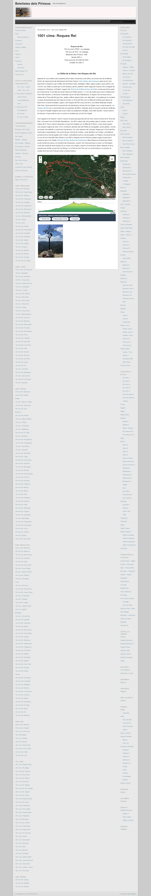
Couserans (126, 713)
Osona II (125, 319)
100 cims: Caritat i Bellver (23, 572)
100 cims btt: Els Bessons (23, 270)
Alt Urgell (123, 64)
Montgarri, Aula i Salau (22, 129)
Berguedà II (126, 197)
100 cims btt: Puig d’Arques (24, 474)
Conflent (125, 773)
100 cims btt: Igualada (22, 619)
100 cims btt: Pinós (21, 335)
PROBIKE (123, 829)
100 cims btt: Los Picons (23, 345)
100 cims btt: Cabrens (22, 886)
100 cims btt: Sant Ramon (23, 630)
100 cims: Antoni (20, 219)
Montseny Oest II (128, 288)
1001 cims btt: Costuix (22, 823)
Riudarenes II (127, 471)
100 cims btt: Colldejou (22, 202)
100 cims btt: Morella (22, 654)
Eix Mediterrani (22, 110)
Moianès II (123, 278)
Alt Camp (123, 30)
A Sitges (125, 181)
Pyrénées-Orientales (127, 746)
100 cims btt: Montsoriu (22, 392)
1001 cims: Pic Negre (22, 768)
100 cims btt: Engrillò (22, 243)
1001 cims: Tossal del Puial (24, 860)
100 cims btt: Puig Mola (22, 657)
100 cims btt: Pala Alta (22, 328)
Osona (122, 312)
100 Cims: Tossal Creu (22, 280)
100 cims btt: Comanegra (23, 525)
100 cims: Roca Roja (22, 297)
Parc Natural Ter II (128, 435)
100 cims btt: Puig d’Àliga (23, 633)
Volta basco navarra (126, 673)
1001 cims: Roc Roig (22, 870)
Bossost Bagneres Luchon (23, 133)
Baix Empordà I (128, 137)
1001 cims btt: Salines (22, 778)
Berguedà (123, 191)
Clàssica (18, 54)
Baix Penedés (124, 157)
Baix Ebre (123, 130)
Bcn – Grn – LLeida (23, 87)
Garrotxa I (126, 241)
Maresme (123, 262)
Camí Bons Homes (21, 160)
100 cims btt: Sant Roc (22, 463)
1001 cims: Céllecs (21, 738)
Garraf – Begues (125, 231)
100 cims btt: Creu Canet (23, 565)
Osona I (125, 315)
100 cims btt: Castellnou (23, 702)
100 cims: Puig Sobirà (22, 287)
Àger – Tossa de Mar (127, 568)
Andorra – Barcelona (127, 564)
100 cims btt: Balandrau (22, 508)
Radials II (126, 813)
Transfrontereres (20, 126)
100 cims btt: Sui (20, 712)
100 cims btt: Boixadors (22, 640)
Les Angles (18, 136)
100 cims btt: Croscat (22, 477)
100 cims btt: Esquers (22, 501)
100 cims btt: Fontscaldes (23, 230)
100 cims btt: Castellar (22, 558)
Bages (122, 117)
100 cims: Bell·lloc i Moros (23, 402)
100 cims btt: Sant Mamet (23, 331)
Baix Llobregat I (128, 151)
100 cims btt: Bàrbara (22, 250)
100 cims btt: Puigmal (22, 511)
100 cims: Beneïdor (21, 383)
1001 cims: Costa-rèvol (22, 864)
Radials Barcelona (126, 810)
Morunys (125, 508)
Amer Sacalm (127, 498)
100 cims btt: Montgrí (22, 470)
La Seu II (126, 93)
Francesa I (18, 40)
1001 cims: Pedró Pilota (23, 745)
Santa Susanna (128, 271)
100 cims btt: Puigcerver (23, 199)
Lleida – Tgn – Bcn (23, 90)
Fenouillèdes (127, 776)
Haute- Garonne (125, 733)
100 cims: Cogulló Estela (23, 606)
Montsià (123, 305)
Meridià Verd (124, 588)
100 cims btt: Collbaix (22, 575)
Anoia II (125, 114)
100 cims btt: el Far (21, 528)
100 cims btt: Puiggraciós (23, 647)
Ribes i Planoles (128, 428)
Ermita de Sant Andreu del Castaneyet (72, 140)
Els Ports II (126, 381)
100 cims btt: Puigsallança (23, 439)
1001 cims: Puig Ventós (22, 826)
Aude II (125, 729)
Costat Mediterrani (23, 100)
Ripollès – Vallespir (21, 140)
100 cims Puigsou (21, 535)
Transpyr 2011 (19, 74)
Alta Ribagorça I (128, 100)
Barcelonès (124, 161)
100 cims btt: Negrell (21, 240)
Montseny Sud (127, 292)
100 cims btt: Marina (21, 626)
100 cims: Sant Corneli (22, 376)
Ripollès (123, 418)
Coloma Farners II (128, 461)
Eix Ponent (20, 113)
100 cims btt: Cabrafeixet (23, 206)
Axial (16, 34)
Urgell (122, 525)
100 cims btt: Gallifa (21, 602)
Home (48, 30)
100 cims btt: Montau (22, 688)
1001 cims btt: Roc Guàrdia (24, 788)
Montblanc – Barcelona (127, 615)
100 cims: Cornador (21, 450)
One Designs (132, 894)
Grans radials (127, 817)
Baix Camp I (127, 124)
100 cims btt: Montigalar (23, 467)
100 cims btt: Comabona (23, 678)
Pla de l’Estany (125, 365)
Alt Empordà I (127, 37)
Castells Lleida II (125, 654)
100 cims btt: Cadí (21, 348)
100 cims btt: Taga (21, 504)
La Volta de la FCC (21, 107)
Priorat (122, 404)
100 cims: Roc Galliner (22, 293)
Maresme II (126, 268)
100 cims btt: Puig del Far (23, 589)
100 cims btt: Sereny (22, 698)
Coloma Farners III (129, 465)
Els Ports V (126, 391)
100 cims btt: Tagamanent (23, 643)
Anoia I (125, 110)
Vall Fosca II (127, 342)
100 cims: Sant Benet (22, 446)
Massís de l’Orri (128, 74)
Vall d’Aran (123, 548)
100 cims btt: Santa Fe (22, 317)
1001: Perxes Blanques (22, 805)
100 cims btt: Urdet (21, 752)
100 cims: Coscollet (21, 369)
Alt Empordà (124, 34)
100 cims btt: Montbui (22, 724)
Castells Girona (125, 647)
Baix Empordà (125, 134)
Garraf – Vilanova (126, 235)
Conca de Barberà (126, 224)
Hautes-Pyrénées (126, 736)
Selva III (125, 445)
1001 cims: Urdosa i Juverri (24, 867)
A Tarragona (126, 184)
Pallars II (125, 355)
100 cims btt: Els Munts (23, 650)
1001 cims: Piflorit (21, 836)
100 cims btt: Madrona (22, 715)
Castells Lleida (125, 650)
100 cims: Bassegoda (22, 518)
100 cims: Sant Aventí (22, 300)
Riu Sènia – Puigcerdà (127, 571)
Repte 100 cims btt (21, 179)
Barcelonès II (127, 167)
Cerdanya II (126, 218)
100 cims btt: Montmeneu (23, 324)
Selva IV (125, 448)
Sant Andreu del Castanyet (89, 81)
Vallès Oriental (125, 528)
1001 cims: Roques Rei (22, 829)
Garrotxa (123, 238)
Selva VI (125, 455)
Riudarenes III (127, 475)
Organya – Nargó (128, 67)
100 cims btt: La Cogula (22, 260)
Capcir (125, 770)
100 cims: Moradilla (21, 273)
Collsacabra (126, 322)
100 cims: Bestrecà (21, 436)
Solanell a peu (127, 87)
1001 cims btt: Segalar (22, 785)
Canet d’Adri (126, 258)
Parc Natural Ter (128, 431)
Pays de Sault (127, 720)
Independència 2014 (21, 83)
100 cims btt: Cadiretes (22, 498)
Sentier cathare (125, 783)
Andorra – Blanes (126, 574)
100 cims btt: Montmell (22, 212)
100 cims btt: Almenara (22, 276)
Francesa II (18, 44)
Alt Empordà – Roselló (22, 146)
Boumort (123, 187)
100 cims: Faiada (20, 307)
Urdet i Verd (126, 511)
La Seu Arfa (126, 90)
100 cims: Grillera (20, 422)
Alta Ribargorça (125, 97)
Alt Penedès (124, 54)
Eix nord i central (22, 117)
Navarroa (123, 682)
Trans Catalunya (125, 591)
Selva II (122, 441)
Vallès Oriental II (125, 532)
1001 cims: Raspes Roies (23, 764)
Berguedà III (127, 201)
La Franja (123, 585)
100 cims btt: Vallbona (22, 195)
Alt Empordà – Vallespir (22, 143)
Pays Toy (126, 743)
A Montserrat (127, 177)
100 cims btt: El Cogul (22, 705)
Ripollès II (126, 425)
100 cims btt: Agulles (22, 661)
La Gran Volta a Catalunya (23, 93)
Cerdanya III (127, 221)
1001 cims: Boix (20, 847)
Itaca (16, 51)
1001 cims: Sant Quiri (22, 781)
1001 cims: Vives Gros (22, 731)
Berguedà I (126, 194)
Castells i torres (128, 335)
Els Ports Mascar (128, 394)
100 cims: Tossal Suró (22, 311)
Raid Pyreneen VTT (21, 71)
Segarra (122, 408)
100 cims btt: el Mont (22, 532)
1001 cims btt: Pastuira (22, 771)
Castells (123, 637)
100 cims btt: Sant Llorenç (23, 555)
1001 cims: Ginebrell (21, 853)
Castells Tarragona (126, 657)
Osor (124, 488)
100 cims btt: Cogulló (22, 637)
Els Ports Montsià (128, 398)
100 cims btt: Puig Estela (23, 460)
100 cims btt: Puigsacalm (23, 522)
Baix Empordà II (128, 141)
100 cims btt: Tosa (21, 494)
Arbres (122, 661)
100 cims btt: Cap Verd (22, 341)
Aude (122, 716)
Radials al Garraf (128, 820)
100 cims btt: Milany (21, 491)
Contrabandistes (128, 80)
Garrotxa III (126, 248)
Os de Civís (126, 77)
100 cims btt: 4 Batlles (22, 338)
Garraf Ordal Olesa (126, 228)
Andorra (122, 792)
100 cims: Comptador (22, 426)
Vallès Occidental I (129, 538)
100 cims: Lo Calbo (21, 290)
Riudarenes (126, 468)
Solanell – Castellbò (129, 84)
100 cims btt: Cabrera (22, 667)
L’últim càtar (19, 164)
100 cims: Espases (21, 599)
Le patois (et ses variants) (23, 167)
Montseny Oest (128, 285)
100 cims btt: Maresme (22, 548)
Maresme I (126, 265)
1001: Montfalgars (21, 735)
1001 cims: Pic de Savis (23, 833)
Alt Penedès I (127, 57)
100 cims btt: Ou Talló (22, 432)
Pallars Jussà (124, 325)
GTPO (17, 57)
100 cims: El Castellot (22, 596)
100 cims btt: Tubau (21, 456)
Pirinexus (18, 157)
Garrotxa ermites (128, 251)
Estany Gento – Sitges (127, 561)
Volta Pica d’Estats (21, 170)
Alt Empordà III (127, 44)
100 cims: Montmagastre (23, 314)
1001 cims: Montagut (22, 819)
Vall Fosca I (126, 339)
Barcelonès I (127, 164)
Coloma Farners (128, 458)
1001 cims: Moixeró (21, 850)
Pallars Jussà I (127, 329)
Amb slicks (21, 68)
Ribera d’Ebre (124, 415)
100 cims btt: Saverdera (23, 453)
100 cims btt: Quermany (23, 405)
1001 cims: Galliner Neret (23, 857)
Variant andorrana (23, 37)
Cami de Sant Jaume (127, 598)
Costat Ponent (22, 97)
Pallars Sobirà (124, 349)
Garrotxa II (126, 245)
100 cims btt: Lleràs (21, 362)
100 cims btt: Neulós (21, 487)
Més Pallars (126, 362)
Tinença (125, 401)
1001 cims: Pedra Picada (23, 812)
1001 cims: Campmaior (22, 840)
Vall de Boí (126, 104)
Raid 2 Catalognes (21, 150)
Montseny (123, 282)
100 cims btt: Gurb (21, 561)
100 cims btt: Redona (22, 254)
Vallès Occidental (128, 535)
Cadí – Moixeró (125, 204)
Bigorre (125, 740)
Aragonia (123, 691)
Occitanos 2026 (128, 359)
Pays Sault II (127, 723)
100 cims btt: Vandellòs (22, 233)
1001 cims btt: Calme (22, 802)
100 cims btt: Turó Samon (23, 691)
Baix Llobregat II (128, 154)
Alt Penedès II (127, 60)
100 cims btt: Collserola (22, 623)
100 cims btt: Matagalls (22, 684)
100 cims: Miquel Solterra (23, 419)
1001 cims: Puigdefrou (22, 816)
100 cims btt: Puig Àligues (23, 443)
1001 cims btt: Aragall (22, 792)
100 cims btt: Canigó (21, 880)
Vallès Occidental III (129, 545)
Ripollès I (126, 421)
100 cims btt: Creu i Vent (23, 664)
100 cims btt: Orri (20, 365)
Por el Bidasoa (125, 670)
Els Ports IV (127, 388)
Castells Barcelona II (127, 644)
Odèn (124, 514)
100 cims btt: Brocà (21, 708)
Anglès (125, 485)
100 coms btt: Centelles (22, 681)
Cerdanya (123, 211)
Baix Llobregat (125, 147)
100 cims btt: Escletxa (22, 695)
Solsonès (123, 501)
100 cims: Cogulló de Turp (23, 283)
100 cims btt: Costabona (23, 515)
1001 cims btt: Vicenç (22, 795)
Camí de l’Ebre (127, 605)
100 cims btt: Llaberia (22, 728)
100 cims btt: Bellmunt (22, 551)
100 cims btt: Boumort (22, 355)
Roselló (125, 780)
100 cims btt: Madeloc (22, 883)
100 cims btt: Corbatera (22, 236)
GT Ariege (123, 595)
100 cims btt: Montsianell (23, 209)
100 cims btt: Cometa (22, 352)
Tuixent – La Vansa (129, 70)
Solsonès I (126, 505)
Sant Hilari (126, 491)
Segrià (122, 411)
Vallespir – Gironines (21, 153)
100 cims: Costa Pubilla (22, 568)
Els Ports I (126, 378)
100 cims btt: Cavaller (22, 257)
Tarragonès (124, 518)
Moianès (123, 275)
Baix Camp (124, 120)
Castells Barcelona (126, 640)
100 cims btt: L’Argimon (22, 484)
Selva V (125, 451)
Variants (20, 64)
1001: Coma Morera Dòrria (23, 799)
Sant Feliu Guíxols (129, 144)
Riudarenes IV (127, 478)
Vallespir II (126, 753)
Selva (122, 438)
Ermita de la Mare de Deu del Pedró (84, 89)
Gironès (122, 255)
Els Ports (123, 374)
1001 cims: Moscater (22, 843)
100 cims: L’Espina (21, 247)
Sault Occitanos (128, 726)
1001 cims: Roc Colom (22, 775)
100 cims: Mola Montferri (23, 216)
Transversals (124, 557)
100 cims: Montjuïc (21, 742)
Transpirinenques (20, 30)
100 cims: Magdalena (22, 429)
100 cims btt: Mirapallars (23, 372)
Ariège (122, 709)
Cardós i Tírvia (127, 352)
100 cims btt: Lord (21, 755)
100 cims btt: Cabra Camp (23, 192)
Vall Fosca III (127, 345)
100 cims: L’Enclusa (21, 585)
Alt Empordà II (127, 40)
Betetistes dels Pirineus (33, 3)
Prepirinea (18, 61)
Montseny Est (127, 295)
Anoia (122, 107)
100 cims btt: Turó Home (23, 748)
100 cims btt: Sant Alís (22, 359)
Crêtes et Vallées (20, 47)
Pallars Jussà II (128, 332)
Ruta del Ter (124, 625)
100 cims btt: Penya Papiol (23, 592)
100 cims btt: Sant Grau (23, 539)
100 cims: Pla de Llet (22, 304)
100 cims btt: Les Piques (23, 379)
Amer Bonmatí (127, 494)
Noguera (123, 309)
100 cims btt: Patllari (21, 415)
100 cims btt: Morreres (22, 321)
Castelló (123, 700)
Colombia (123, 801)
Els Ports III (126, 384)
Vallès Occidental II (129, 542)
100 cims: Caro (20, 223)
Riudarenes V (127, 481)
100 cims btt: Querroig (22, 480)
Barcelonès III (127, 171)
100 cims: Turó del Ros (22, 616)
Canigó (122, 208)
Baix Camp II (127, 127)
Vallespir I (126, 750)
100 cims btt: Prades (22, 226)
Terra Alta (123, 521)
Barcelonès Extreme (129, 174)
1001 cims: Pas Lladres (22, 809)
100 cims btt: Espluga (22, 189)
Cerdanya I (126, 214)
